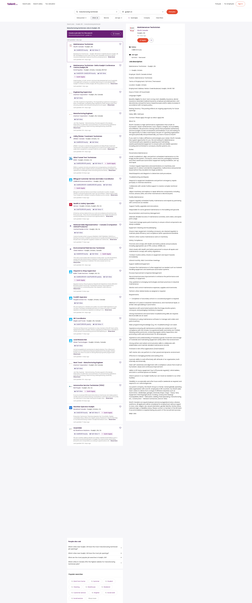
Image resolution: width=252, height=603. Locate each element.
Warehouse (91, 587)
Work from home (79, 581)
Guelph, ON (79, 24)
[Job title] (95, 12)
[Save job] (120, 44)
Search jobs (70, 24)
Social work (111, 593)
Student (110, 581)
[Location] (141, 12)
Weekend (107, 587)
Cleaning (76, 587)
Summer (96, 581)
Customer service (79, 593)
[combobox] (96, 12)
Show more (111, 57)
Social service (78, 598)
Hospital (96, 593)
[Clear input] (117, 12)
